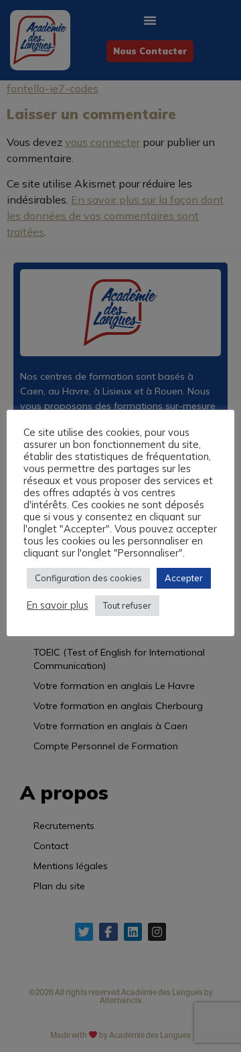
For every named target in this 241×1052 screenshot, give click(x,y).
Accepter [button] (184, 578)
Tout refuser (127, 605)
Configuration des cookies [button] (88, 578)
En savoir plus (57, 605)
